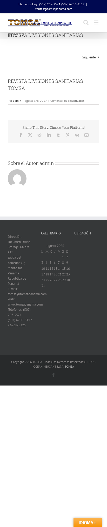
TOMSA (69, 366)
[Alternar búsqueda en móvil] (86, 22)
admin (17, 101)
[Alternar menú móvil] (96, 22)
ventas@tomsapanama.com (53, 9)
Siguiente (89, 57)
